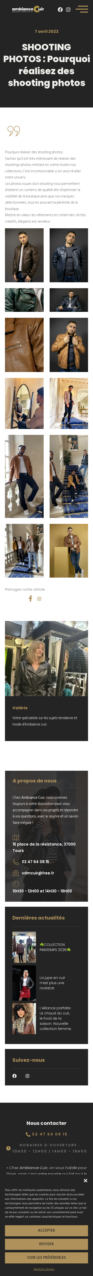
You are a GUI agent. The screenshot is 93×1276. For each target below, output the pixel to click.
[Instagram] (68, 9)
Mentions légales (44, 1269)
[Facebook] (60, 9)
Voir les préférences (46, 1258)
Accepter (46, 1230)
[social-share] (30, 598)
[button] (85, 1180)
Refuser (46, 1244)
